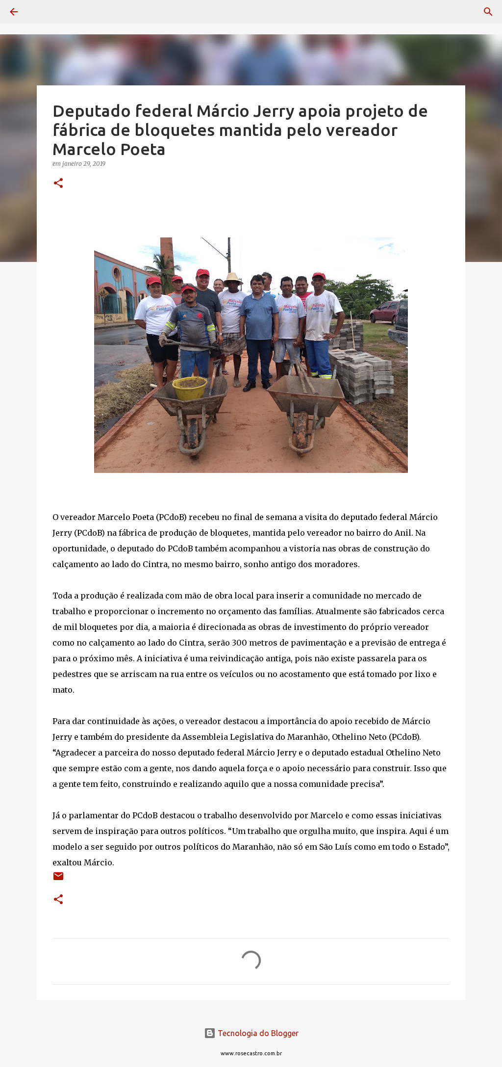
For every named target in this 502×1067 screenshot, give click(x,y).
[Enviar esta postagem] (58, 880)
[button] (58, 183)
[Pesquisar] (41, 12)
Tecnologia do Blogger (257, 1033)
